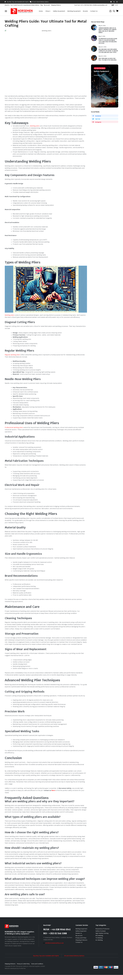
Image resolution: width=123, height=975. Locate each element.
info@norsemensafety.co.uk (100, 5)
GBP (112, 5)
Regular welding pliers (12, 355)
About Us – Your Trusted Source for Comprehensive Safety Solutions (22, 5)
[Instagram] (117, 2)
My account (47, 5)
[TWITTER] (93, 119)
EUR (116, 5)
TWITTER (97, 119)
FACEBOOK (98, 116)
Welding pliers (35, 126)
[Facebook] (111, 2)
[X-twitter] (114, 2)
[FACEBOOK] (93, 116)
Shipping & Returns (56, 5)
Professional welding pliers (14, 427)
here (53, 790)
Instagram (98, 122)
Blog (42, 5)
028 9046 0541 (88, 5)
